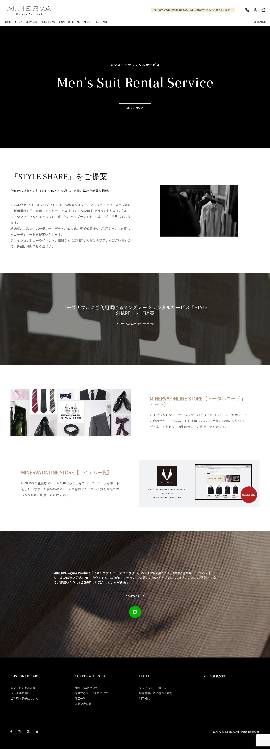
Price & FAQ (48, 22)
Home (7, 22)
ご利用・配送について (24, 698)
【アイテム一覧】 (66, 472)
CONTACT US (135, 596)
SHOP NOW (135, 108)
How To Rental (69, 22)
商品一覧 (80, 698)
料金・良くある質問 (22, 688)
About (88, 22)
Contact (101, 22)
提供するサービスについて (91, 693)
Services (31, 22)
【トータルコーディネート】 (197, 401)
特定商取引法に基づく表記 (155, 693)
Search (261, 22)
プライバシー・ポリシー (154, 688)
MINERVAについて (86, 688)
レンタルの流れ (20, 693)
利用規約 (144, 698)
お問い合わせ (83, 704)
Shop (18, 22)
